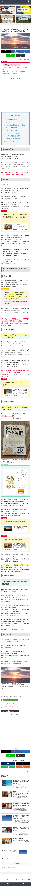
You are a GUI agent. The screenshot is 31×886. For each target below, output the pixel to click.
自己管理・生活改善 (14, 711)
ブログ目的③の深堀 (13, 139)
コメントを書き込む (15, 863)
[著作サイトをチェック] (8, 763)
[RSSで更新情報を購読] (23, 766)
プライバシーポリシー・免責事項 (23, 880)
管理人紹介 (9, 122)
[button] (20, 55)
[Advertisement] (15, 95)
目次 (12, 115)
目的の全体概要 (12, 130)
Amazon (21, 490)
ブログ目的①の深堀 (13, 133)
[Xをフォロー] (23, 763)
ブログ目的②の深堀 (13, 136)
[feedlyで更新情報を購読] (8, 766)
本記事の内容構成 (11, 119)
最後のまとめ (10, 141)
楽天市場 (21, 492)
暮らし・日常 (5, 711)
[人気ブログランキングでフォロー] (9, 699)
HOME (8, 879)
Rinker (23, 482)
